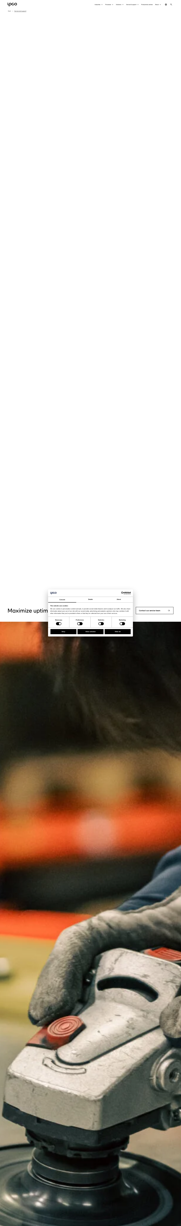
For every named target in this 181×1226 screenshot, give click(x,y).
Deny (63, 631)
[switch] (80, 623)
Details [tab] (90, 599)
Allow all (117, 631)
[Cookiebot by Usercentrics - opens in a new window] (122, 593)
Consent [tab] (62, 599)
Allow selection (90, 631)
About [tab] (119, 599)
